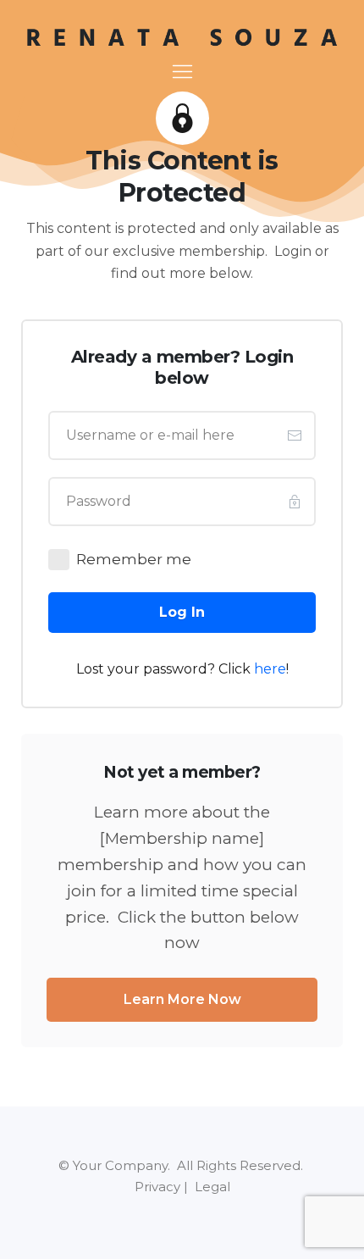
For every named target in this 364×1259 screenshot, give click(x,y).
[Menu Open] (182, 71)
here (270, 669)
